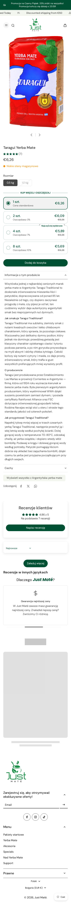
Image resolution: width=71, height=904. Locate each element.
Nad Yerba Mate (13, 857)
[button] (35, 203)
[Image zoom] (35, 81)
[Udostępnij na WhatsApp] (35, 486)
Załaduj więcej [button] (35, 563)
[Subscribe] (64, 804)
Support (8, 863)
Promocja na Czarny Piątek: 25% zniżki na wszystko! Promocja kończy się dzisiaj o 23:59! (37, 5)
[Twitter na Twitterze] (28, 486)
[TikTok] (44, 817)
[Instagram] (35, 817)
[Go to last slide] (31, 135)
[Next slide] (39, 135)
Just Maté (41, 897)
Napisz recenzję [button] (35, 527)
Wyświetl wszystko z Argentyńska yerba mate (34, 478)
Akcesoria (9, 846)
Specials (8, 851)
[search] (13, 25)
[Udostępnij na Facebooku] (21, 486)
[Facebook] (27, 817)
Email (8, 804)
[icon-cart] (64, 25)
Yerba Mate (10, 840)
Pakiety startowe (13, 834)
